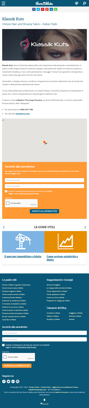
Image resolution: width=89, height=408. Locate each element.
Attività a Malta (75, 316)
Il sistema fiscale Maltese (12, 297)
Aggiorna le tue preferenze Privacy (65, 387)
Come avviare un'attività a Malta (15, 310)
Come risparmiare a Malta (57, 291)
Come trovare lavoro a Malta (13, 294)
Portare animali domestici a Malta (15, 313)
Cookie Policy (46, 387)
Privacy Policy (34, 387)
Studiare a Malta (53, 319)
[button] (45, 143)
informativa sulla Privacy (29, 193)
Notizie (71, 319)
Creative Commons (61, 392)
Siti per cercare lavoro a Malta (14, 316)
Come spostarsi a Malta (56, 294)
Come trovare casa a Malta (12, 288)
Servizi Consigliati (53, 285)
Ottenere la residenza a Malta (14, 301)
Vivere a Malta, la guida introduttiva (16, 285)
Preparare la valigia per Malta (58, 301)
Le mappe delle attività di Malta (59, 288)
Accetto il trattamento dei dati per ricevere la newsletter (30, 191)
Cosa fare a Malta (9, 319)
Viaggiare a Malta (75, 313)
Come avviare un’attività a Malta (62, 258)
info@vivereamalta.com (37, 390)
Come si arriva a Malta (55, 297)
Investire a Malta (53, 313)
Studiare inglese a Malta (11, 291)
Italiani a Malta (53, 316)
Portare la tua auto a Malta (13, 307)
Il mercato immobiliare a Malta (22, 256)
